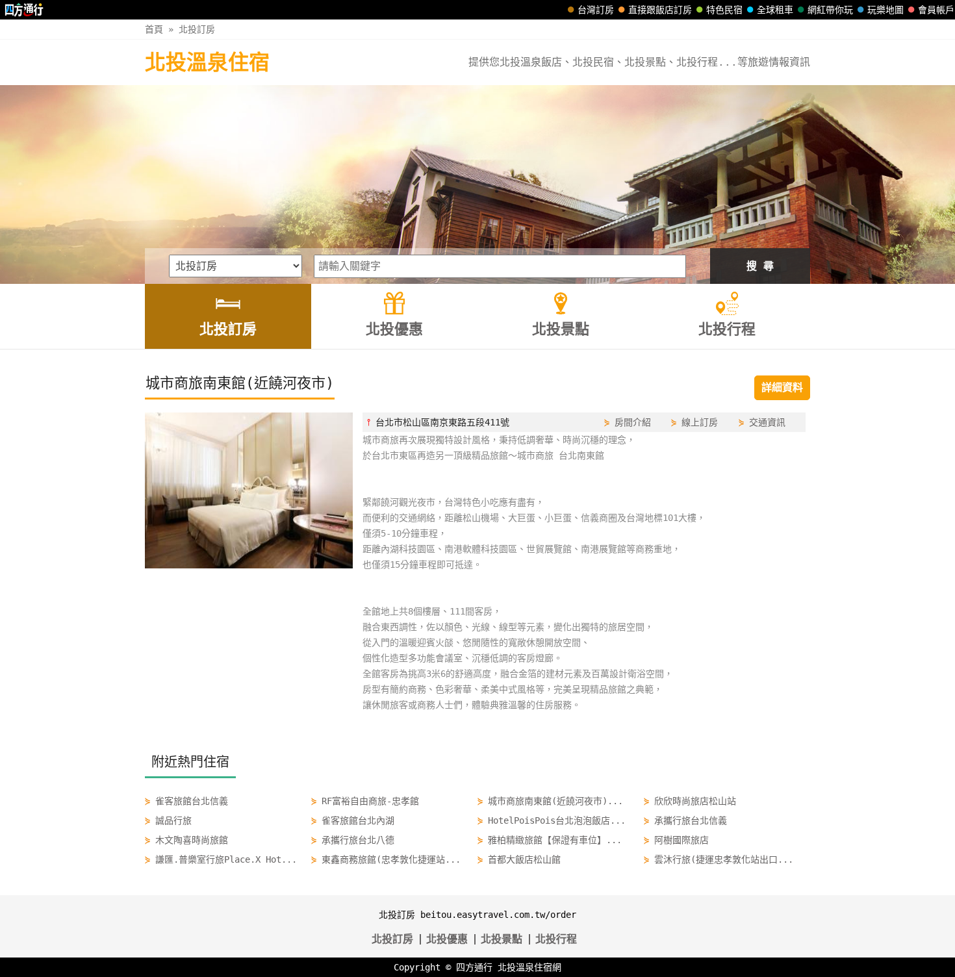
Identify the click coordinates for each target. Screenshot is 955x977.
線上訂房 (699, 422)
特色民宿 (724, 10)
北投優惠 (447, 939)
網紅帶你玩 (830, 10)
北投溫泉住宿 (207, 62)
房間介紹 (633, 422)
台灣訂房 (596, 10)
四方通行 (474, 967)
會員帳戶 (936, 10)
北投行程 (556, 939)
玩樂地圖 (885, 10)
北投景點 (501, 939)
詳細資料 (782, 387)
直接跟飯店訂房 (660, 10)
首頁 (154, 29)
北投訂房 (197, 29)
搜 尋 (760, 266)
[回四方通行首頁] (24, 9)
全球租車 (775, 10)
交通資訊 (767, 422)
